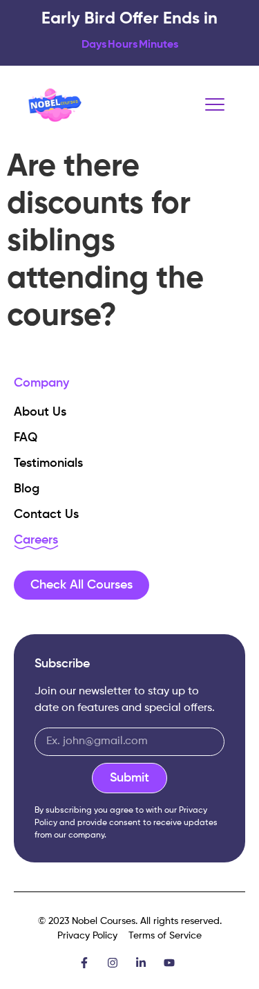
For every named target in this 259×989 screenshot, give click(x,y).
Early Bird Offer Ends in (129, 18)
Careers (36, 540)
